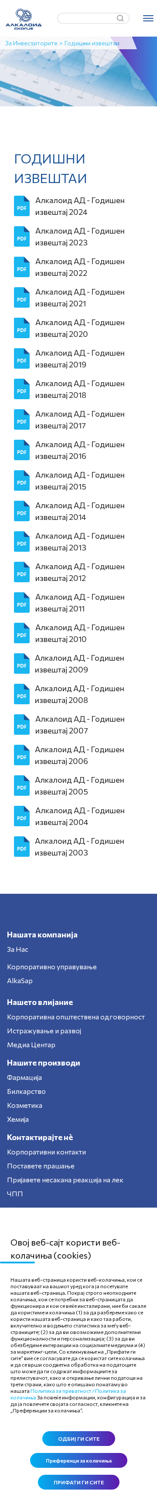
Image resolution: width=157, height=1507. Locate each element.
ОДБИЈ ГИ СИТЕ (78, 1439)
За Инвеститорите (31, 43)
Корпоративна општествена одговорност (76, 1016)
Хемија (18, 1119)
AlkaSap (20, 980)
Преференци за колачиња (79, 1460)
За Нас (17, 949)
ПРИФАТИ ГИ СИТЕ (79, 1482)
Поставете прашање (41, 1165)
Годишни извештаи (92, 43)
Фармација (24, 1077)
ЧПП (15, 1193)
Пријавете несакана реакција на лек (65, 1179)
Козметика (24, 1105)
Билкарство (26, 1091)
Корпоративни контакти (46, 1151)
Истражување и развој (44, 1030)
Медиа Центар (31, 1044)
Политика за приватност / (62, 1391)
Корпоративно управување (52, 966)
